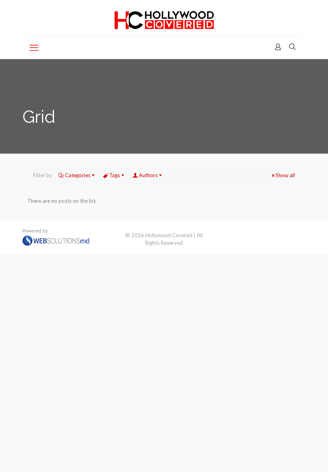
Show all (285, 175)
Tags (114, 175)
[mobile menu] (34, 47)
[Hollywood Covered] (164, 18)
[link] (55, 237)
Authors (148, 175)
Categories (77, 175)
